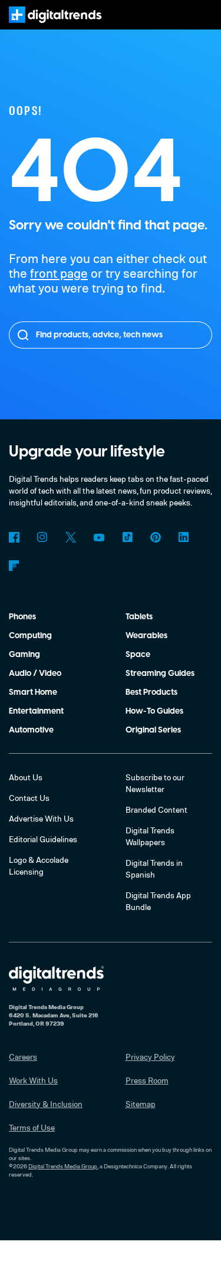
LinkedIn (184, 537)
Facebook (14, 537)
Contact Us (29, 798)
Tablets (139, 617)
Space (138, 655)
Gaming (24, 655)
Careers (23, 1057)
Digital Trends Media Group (62, 1166)
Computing (30, 636)
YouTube (99, 537)
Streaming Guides (160, 673)
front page (59, 273)
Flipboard (14, 565)
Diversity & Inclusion (46, 1104)
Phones (22, 617)
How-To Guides (154, 711)
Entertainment (36, 711)
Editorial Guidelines (43, 839)
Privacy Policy (150, 1057)
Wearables (146, 636)
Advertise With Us (41, 818)
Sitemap (141, 1104)
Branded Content (156, 809)
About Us (25, 777)
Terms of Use (32, 1127)
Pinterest (155, 537)
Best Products (151, 692)
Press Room (147, 1080)
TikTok (127, 537)
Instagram (42, 537)
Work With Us (33, 1080)
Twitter (70, 537)
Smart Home (33, 692)
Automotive (31, 730)
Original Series (153, 730)
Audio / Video (35, 673)
